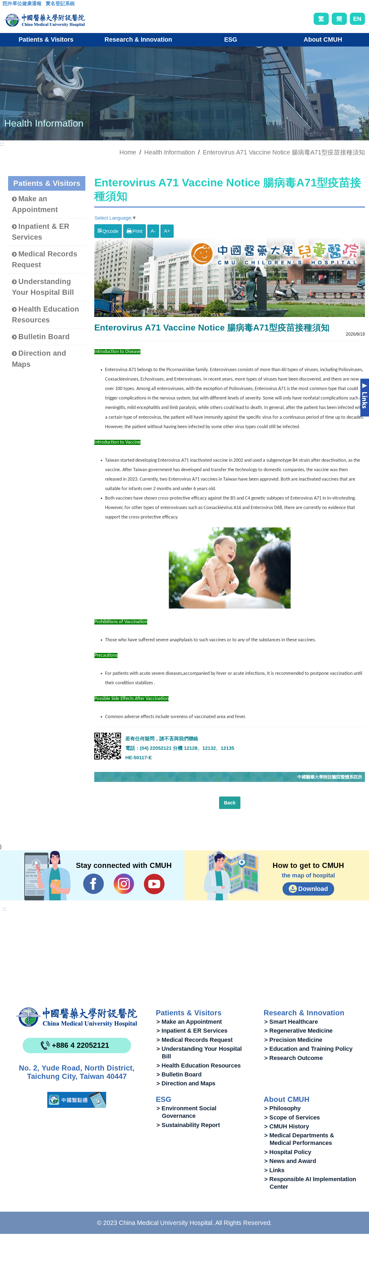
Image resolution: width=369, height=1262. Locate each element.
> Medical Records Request (194, 1039)
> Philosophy (282, 1108)
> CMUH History (286, 1126)
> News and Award (290, 1161)
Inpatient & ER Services (40, 232)
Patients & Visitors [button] (46, 39)
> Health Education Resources (198, 1065)
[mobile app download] (76, 1100)
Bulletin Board (44, 337)
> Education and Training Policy (308, 1048)
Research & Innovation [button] (138, 39)
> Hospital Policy (287, 1152)
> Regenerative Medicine (298, 1030)
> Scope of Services (292, 1117)
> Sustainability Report (188, 1125)
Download (313, 888)
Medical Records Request (44, 259)
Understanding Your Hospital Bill (43, 287)
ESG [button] (230, 39)
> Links (274, 1170)
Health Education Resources (45, 314)
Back (230, 802)
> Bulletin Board (179, 1074)
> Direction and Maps (185, 1083)
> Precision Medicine (293, 1039)
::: (7, 5)
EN (357, 18)
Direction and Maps (39, 358)
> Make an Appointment (189, 1021)
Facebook (93, 884)
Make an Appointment (35, 204)
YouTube (154, 884)
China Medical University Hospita (77, 1017)
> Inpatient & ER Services (191, 1030)
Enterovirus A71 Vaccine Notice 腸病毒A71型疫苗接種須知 (284, 152)
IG (124, 884)
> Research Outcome (293, 1058)
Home (127, 152)
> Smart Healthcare (291, 1021)
